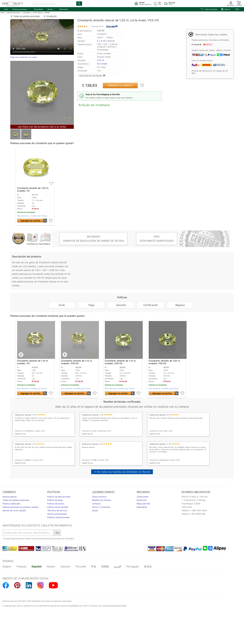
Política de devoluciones (58, 496)
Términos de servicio (57, 510)
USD (237, 9)
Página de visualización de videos (23, 57)
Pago (91, 305)
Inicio (6, 9)
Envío (62, 305)
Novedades (38, 9)
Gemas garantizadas (57, 514)
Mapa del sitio (143, 503)
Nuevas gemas (10, 496)
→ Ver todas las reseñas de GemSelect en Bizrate (122, 471)
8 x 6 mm (101, 41)
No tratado (102, 64)
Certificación (150, 305)
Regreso (180, 305)
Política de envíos (55, 503)
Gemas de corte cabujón (14, 510)
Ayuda (51, 9)
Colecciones (142, 496)
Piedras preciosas (21, 9)
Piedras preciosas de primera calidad (20, 507)
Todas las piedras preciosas (16, 500)
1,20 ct (100, 37)
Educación (63, 9)
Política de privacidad (57, 507)
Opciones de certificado (90, 75)
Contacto (96, 503)
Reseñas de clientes (101, 500)
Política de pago (55, 500)
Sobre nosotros (99, 496)
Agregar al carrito (120, 85)
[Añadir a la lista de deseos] (142, 85)
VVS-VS (100, 60)
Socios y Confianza (101, 507)
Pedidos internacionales (58, 517)
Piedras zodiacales (11, 503)
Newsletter (142, 507)
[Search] (79, 3)
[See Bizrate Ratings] (112, 26)
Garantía (121, 305)
